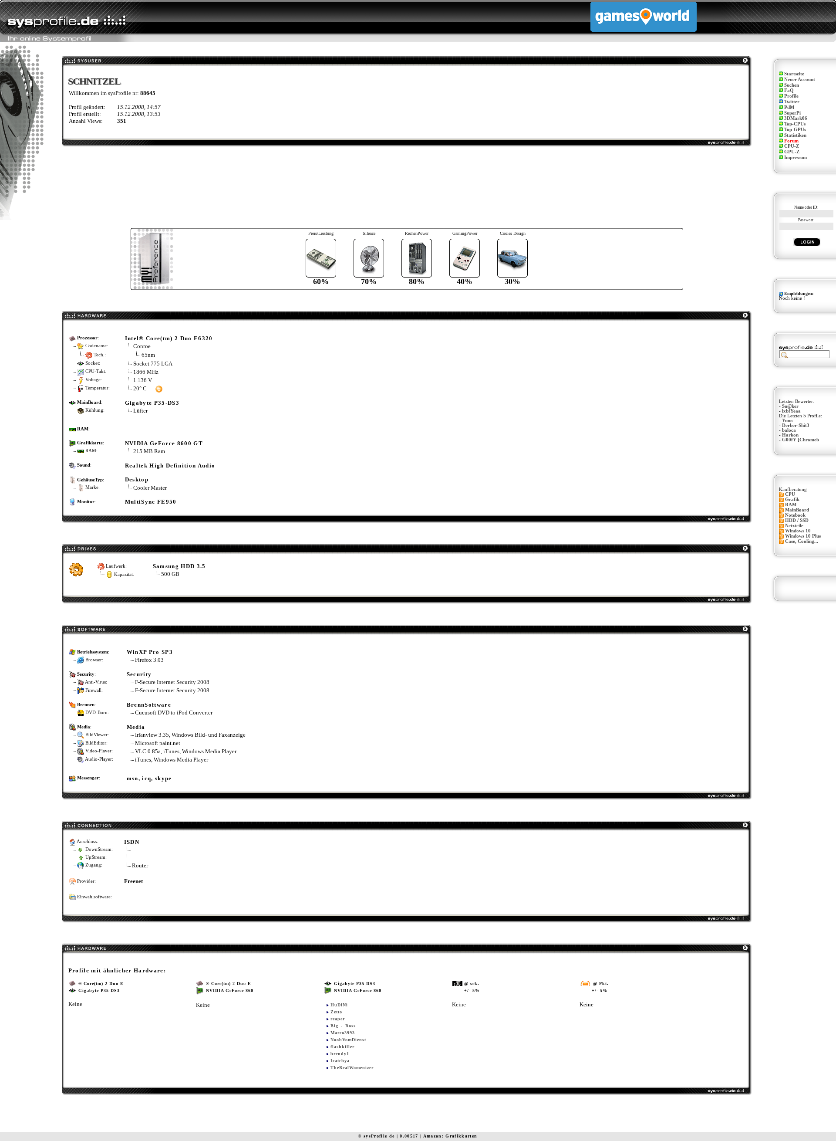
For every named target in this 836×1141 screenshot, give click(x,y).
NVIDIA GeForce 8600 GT (164, 443)
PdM (789, 107)
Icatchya (340, 1060)
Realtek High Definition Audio (170, 465)
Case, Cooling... (801, 541)
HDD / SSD (797, 520)
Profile (791, 96)
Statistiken (795, 135)
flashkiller (342, 1046)
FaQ (789, 90)
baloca (789, 430)
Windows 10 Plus (803, 536)
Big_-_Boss (343, 1025)
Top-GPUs (795, 129)
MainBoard (797, 510)
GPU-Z (791, 151)
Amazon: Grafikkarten (450, 1136)
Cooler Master (150, 487)
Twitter (791, 101)
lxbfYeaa (791, 411)
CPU (790, 494)
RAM (790, 504)
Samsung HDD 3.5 (179, 566)
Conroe (142, 346)
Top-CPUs (795, 124)
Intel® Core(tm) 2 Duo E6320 (169, 338)
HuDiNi (339, 1004)
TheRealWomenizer (352, 1067)
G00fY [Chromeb (800, 439)
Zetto (336, 1011)
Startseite (794, 73)
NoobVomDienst (348, 1039)
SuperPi (792, 113)
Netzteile (794, 525)
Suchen (791, 85)
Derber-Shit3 (795, 425)
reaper (337, 1018)
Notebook (795, 515)
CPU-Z (791, 146)
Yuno (787, 420)
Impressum (795, 157)
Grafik (792, 499)
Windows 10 (798, 530)
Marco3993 (342, 1032)
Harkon (790, 435)
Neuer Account (799, 79)
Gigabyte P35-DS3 (152, 403)
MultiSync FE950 (151, 501)
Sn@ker (790, 406)
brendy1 (339, 1053)
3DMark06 (795, 118)
